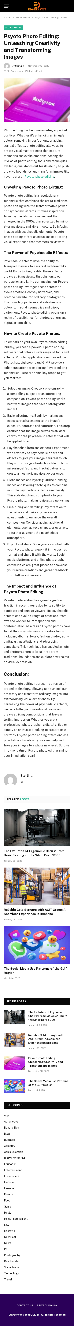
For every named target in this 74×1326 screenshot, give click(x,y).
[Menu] (6, 6)
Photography (12, 1255)
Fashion (9, 1182)
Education (10, 1164)
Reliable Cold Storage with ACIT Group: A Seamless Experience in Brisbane (46, 1039)
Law (6, 1224)
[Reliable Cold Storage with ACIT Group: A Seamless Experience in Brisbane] (37, 886)
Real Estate (11, 1261)
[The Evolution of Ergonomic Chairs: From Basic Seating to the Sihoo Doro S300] (37, 827)
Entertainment (13, 1170)
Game (7, 1206)
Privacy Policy (47, 1305)
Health (8, 1212)
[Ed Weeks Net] (37, 6)
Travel (8, 1279)
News (7, 1243)
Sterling (19, 66)
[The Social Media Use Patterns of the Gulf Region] (37, 945)
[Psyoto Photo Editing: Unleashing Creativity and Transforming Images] (37, 100)
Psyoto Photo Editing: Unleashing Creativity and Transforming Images (45, 1062)
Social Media (13, 27)
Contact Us (25, 1305)
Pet (6, 1249)
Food (7, 1200)
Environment (11, 1176)
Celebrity (9, 1145)
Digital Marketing (14, 1158)
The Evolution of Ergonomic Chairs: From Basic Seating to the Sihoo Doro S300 (47, 1016)
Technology (11, 1273)
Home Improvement (16, 1218)
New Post (10, 1236)
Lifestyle (9, 1230)
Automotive (11, 1121)
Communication (13, 1151)
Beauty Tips (11, 1127)
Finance (9, 1188)
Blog (7, 1133)
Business (9, 1139)
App (6, 1115)
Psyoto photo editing (39, 176)
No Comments (15, 71)
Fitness (8, 1194)
